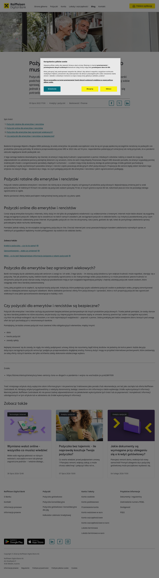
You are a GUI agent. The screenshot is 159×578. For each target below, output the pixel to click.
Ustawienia (52, 89)
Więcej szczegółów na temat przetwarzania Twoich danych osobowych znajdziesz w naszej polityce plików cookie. (78, 81)
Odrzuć (108, 89)
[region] (80, 76)
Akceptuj (90, 89)
